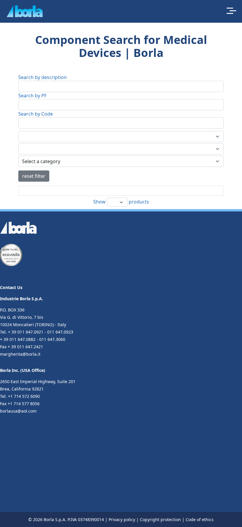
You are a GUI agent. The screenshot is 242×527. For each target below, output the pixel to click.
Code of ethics (200, 519)
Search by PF (32, 95)
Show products (121, 201)
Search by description (42, 77)
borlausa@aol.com (18, 411)
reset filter (33, 176)
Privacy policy (122, 519)
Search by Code (35, 114)
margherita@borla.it (20, 354)
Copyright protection (160, 519)
